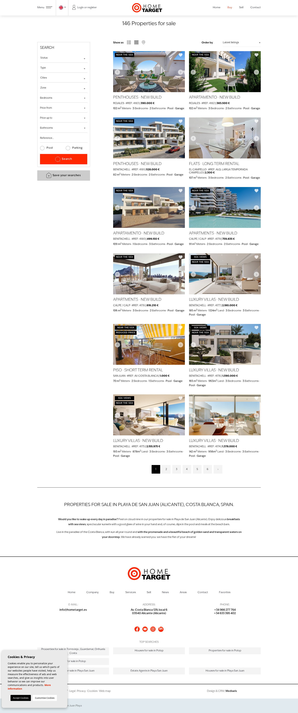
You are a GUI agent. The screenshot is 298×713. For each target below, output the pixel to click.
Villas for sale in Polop (73, 661)
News (165, 592)
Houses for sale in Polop (149, 650)
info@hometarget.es (73, 610)
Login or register (87, 7)
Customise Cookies (44, 697)
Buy (229, 7)
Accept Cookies (20, 697)
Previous (116, 72)
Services (130, 592)
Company (92, 592)
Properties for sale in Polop (225, 650)
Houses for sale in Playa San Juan (225, 671)
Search (67, 159)
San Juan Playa (73, 706)
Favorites (224, 592)
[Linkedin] (160, 629)
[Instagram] (153, 629)
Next (181, 72)
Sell (241, 7)
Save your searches (67, 175)
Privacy (81, 691)
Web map (105, 691)
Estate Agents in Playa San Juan (149, 671)
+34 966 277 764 (225, 610)
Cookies (92, 691)
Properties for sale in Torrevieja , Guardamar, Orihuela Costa (73, 651)
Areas (183, 592)
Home (216, 7)
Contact (255, 7)
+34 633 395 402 (225, 613)
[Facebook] (137, 629)
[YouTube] (145, 629)
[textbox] (63, 58)
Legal (72, 691)
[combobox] (63, 58)
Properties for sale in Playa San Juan (73, 671)
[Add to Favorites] (180, 55)
